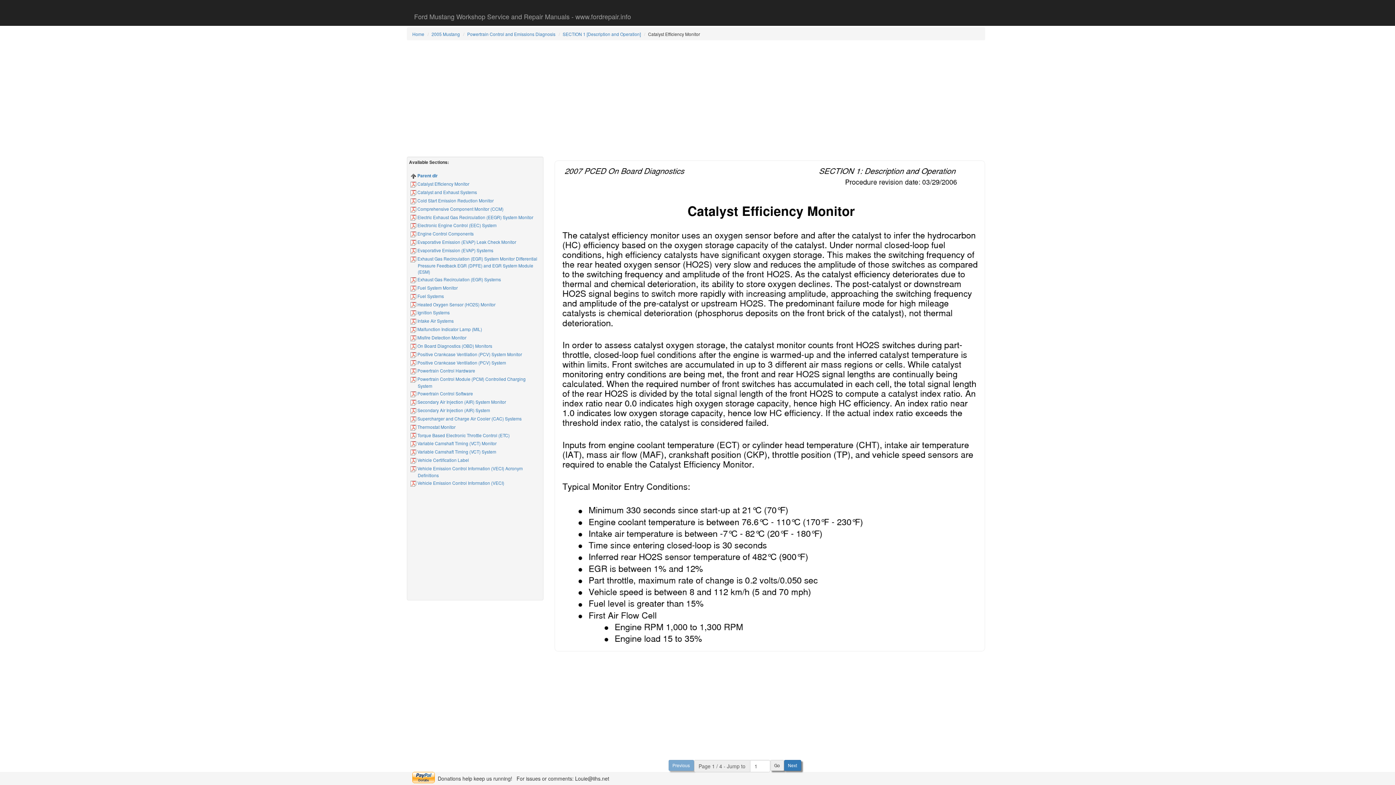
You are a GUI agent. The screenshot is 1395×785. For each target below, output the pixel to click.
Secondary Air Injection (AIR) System (453, 410)
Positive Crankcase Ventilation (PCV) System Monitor (469, 354)
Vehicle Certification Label (442, 460)
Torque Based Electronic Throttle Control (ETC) (463, 435)
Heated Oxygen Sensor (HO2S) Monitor (456, 304)
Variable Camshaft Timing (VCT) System (456, 451)
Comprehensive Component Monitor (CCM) (460, 209)
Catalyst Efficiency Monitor (442, 184)
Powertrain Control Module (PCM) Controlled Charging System (471, 382)
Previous (681, 765)
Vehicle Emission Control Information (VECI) (460, 483)
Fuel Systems (430, 296)
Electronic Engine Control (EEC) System (456, 225)
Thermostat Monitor (436, 427)
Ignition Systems (433, 312)
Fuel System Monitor (437, 288)
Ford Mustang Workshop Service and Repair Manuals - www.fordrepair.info (522, 16)
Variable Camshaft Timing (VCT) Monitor (456, 443)
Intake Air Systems (435, 321)
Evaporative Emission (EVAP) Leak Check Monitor (466, 242)
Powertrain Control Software (444, 393)
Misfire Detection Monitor (441, 337)
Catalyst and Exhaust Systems (446, 192)
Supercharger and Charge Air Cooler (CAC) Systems (469, 418)
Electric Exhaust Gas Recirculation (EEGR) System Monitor (474, 217)
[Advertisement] (696, 98)
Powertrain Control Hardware (445, 370)
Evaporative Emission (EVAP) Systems (454, 250)
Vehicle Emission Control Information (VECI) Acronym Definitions (469, 471)
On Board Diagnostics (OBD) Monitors (454, 346)
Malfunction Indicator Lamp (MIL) (449, 329)
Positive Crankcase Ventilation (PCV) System (461, 362)
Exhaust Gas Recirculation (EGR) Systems (458, 279)
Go (777, 765)
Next (792, 765)
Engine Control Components (445, 233)
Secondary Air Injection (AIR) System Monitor (461, 402)
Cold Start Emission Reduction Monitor (455, 200)
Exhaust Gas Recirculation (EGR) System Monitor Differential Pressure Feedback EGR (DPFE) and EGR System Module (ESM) (476, 265)
